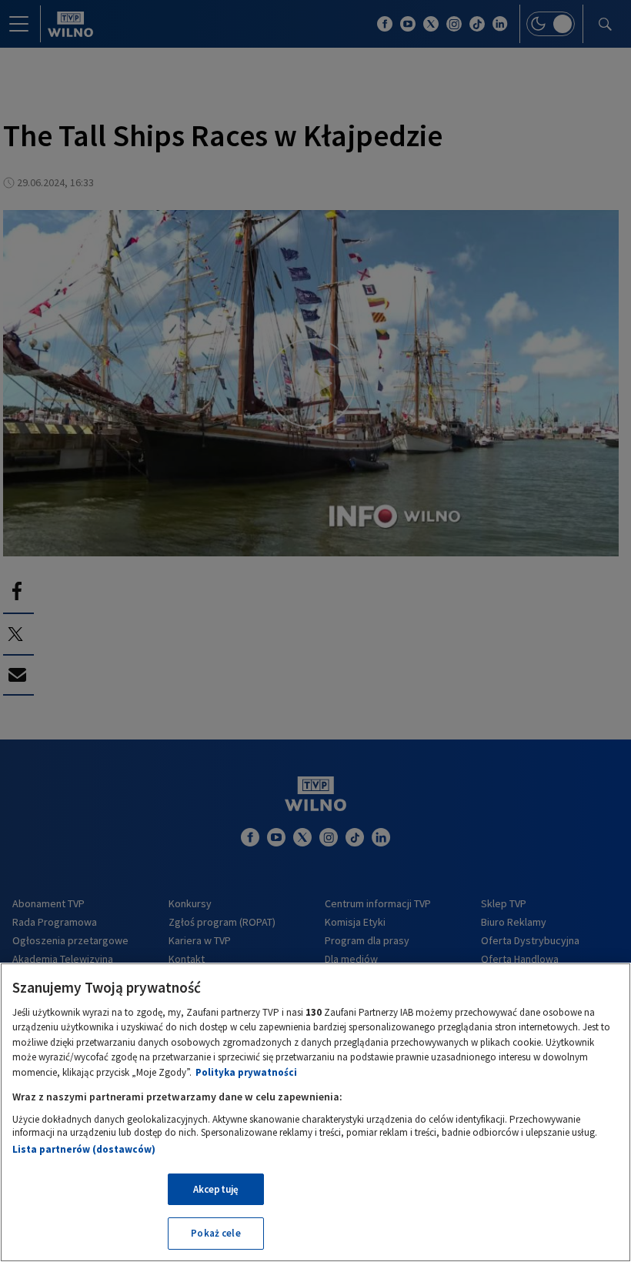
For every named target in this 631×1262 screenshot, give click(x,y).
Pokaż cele (215, 1233)
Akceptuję (216, 1189)
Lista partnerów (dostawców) (83, 1149)
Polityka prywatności (246, 1072)
